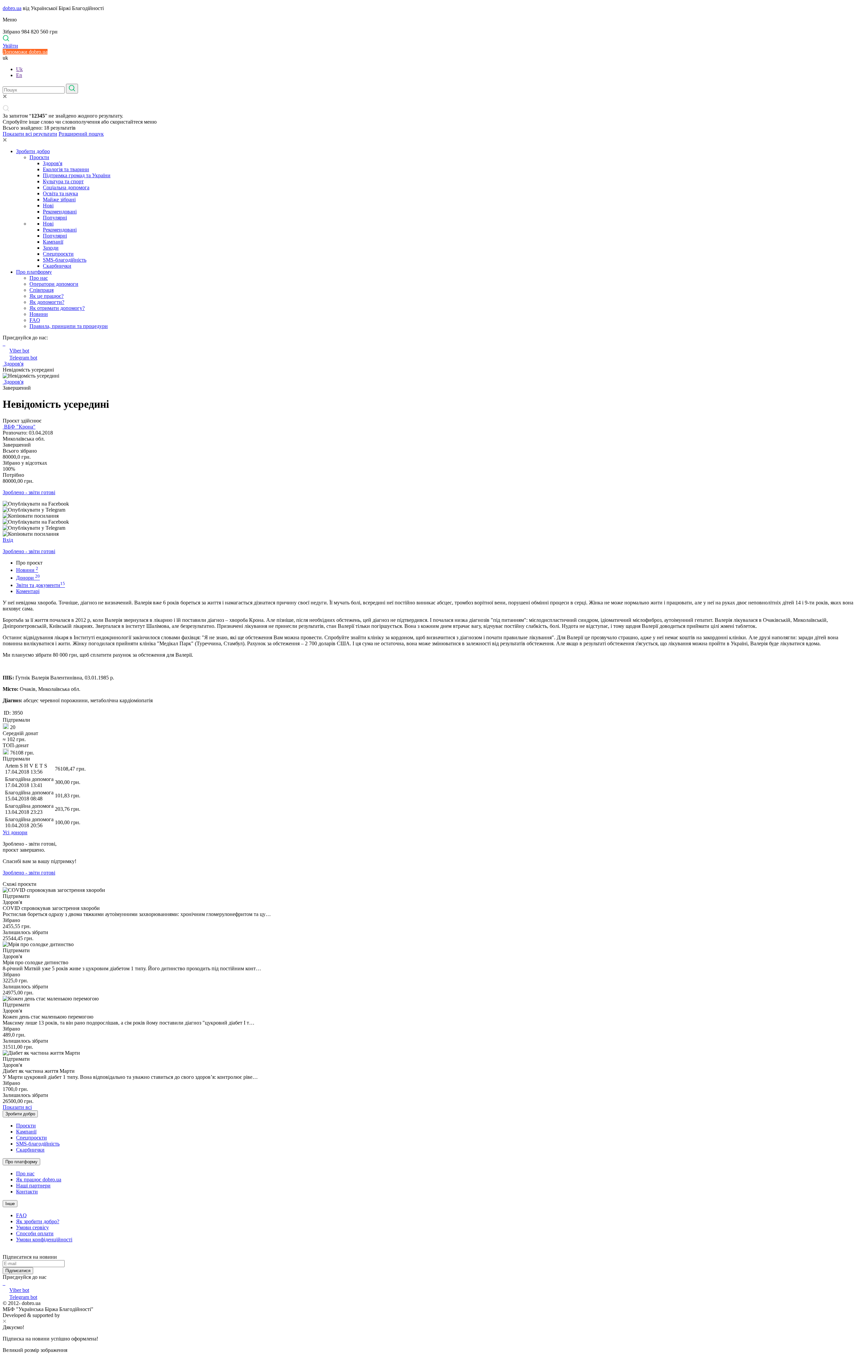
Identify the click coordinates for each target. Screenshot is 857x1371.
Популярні (55, 217)
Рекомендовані (60, 211)
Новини (38, 314)
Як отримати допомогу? (57, 308)
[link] (428, 504)
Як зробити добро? (37, 1221)
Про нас (38, 278)
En (19, 75)
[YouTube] (4, 1283)
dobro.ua (12, 8)
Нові (48, 205)
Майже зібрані (59, 199)
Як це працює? (46, 296)
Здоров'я (52, 163)
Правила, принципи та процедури (68, 326)
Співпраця (41, 290)
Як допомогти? (46, 302)
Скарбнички (57, 266)
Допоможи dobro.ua (25, 52)
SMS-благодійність (64, 260)
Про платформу (34, 272)
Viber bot (19, 350)
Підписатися (17, 1270)
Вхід (8, 540)
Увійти (10, 46)
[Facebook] (3, 1283)
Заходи (51, 248)
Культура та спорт (63, 181)
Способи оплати (35, 1233)
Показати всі (17, 1107)
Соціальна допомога (66, 187)
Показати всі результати (30, 134)
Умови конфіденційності (44, 1239)
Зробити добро (33, 151)
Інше (10, 1203)
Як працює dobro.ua (38, 1179)
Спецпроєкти (58, 254)
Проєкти (39, 157)
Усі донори (15, 832)
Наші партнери (33, 1185)
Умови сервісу (32, 1227)
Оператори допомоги (53, 284)
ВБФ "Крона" (19, 427)
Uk (19, 69)
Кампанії (53, 242)
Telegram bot (23, 358)
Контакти (27, 1191)
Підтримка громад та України (76, 175)
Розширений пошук (81, 134)
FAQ (34, 320)
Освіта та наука (60, 193)
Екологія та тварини (66, 169)
